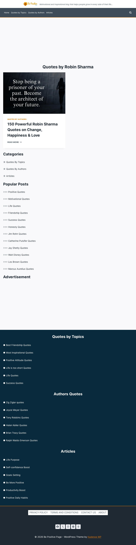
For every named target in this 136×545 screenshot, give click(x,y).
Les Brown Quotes (18, 262)
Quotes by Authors (36, 12)
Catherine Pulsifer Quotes (22, 241)
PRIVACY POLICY (38, 512)
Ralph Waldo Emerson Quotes (22, 440)
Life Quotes (14, 206)
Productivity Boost (15, 490)
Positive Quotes (16, 192)
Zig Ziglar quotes (15, 402)
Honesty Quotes (17, 227)
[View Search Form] (130, 12)
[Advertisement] (68, 37)
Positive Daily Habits (17, 497)
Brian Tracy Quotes (16, 433)
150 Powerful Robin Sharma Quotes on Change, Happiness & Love (32, 130)
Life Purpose (12, 459)
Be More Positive (15, 482)
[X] (63, 526)
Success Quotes (17, 220)
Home (6, 12)
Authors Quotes (68, 394)
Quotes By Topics (15, 162)
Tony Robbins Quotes (17, 417)
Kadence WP (94, 537)
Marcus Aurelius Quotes (21, 269)
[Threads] (78, 526)
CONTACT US (88, 512)
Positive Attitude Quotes (19, 360)
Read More (14, 142)
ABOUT (103, 512)
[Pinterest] (73, 526)
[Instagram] (68, 526)
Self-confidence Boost (18, 467)
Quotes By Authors (16, 169)
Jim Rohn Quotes (17, 234)
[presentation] (34, 93)
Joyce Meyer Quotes (17, 410)
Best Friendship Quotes (18, 345)
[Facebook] (57, 526)
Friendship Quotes (18, 213)
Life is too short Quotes (18, 368)
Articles (49, 12)
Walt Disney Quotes (18, 255)
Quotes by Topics (18, 12)
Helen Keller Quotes (16, 425)
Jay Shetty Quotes (18, 248)
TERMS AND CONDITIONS (64, 512)
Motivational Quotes (19, 199)
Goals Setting (13, 475)
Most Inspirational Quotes (19, 352)
